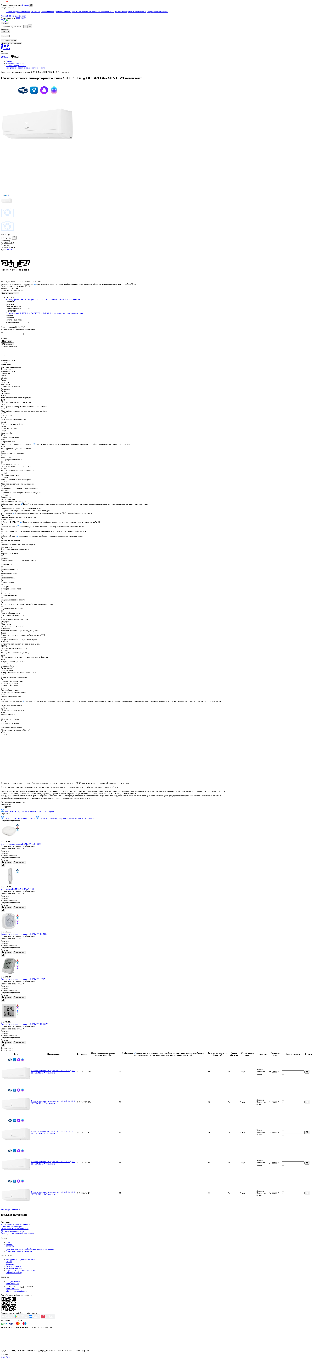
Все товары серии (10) (10, 1209)
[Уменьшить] (2, 332)
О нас (8, 12)
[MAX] (2, 21)
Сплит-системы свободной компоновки (17, 1233)
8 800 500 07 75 (12, 1289)
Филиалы (67, 12)
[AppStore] (7, 1318)
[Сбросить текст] (26, 26)
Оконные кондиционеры (11, 1226)
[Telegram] (4, 21)
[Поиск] (30, 26)
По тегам (5, 36)
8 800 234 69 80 (22, 18)
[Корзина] (8, 46)
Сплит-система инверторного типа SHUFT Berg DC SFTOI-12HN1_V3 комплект (53, 1132)
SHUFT (10, 249)
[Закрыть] (31, 5)
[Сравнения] (2, 46)
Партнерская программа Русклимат (20, 1270)
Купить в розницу (13, 1266)
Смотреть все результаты (11, 43)
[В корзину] (307, 1071)
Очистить (5, 31)
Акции (4, 16)
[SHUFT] (15, 279)
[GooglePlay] (20, 1318)
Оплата (51, 12)
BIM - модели (13, 16)
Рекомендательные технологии (133, 12)
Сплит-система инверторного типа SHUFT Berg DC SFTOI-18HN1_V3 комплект (53, 1072)
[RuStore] (34, 1318)
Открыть (25, 5)
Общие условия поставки (157, 12)
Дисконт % (23, 16)
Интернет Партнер (14, 1268)
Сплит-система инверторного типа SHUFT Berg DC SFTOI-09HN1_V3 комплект (53, 1102)
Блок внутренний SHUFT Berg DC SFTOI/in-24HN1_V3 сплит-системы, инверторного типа (44, 299)
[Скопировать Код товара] (14, 238)
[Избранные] (5, 46)
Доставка (59, 12)
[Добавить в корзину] (3, 865)
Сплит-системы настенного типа (14, 1229)
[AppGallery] (48, 1318)
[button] (156, 1217)
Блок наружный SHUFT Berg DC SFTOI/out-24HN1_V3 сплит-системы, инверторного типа (44, 313)
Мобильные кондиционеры (12, 1231)
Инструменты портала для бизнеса (25, 12)
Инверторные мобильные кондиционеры (18, 1224)
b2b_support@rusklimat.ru (16, 1291)
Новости (44, 12)
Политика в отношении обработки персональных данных (96, 12)
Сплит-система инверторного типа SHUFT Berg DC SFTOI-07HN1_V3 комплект (53, 1163)
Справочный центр (14, 1273)
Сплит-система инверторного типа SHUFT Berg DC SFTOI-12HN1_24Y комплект (53, 1193)
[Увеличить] (283, 1074)
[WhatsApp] (7, 21)
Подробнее (5, 1357)
